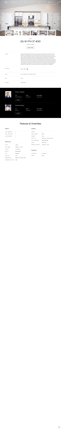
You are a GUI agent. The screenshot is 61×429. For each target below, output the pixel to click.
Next (59, 18)
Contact (18, 113)
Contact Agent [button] (30, 47)
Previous (1, 18)
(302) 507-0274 (28, 110)
